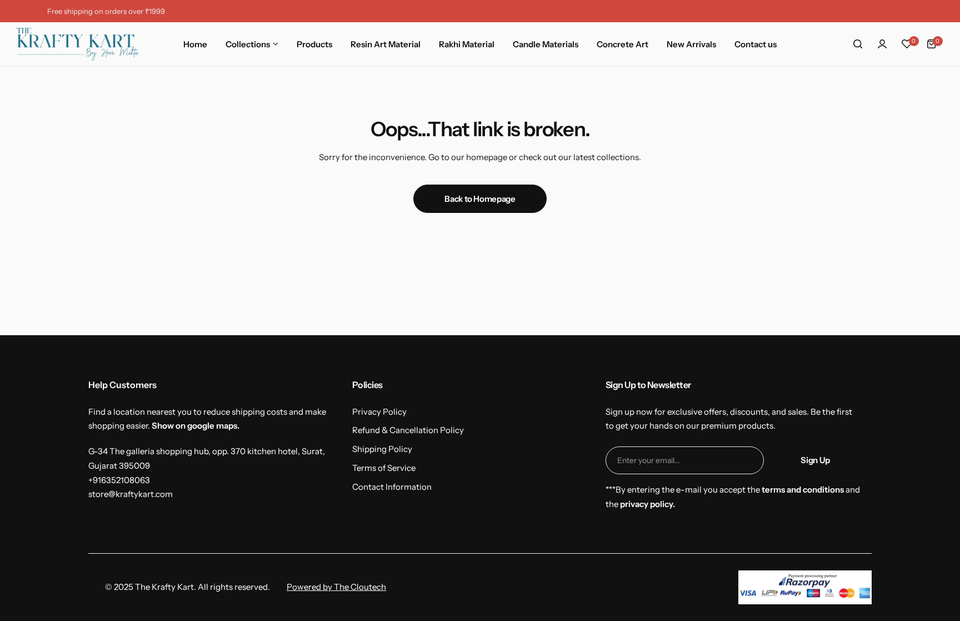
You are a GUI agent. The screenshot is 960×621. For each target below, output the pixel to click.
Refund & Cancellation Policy (408, 430)
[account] (882, 44)
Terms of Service (384, 468)
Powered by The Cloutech (336, 587)
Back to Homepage (479, 198)
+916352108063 (119, 480)
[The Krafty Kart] (78, 44)
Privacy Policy (379, 411)
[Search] (858, 44)
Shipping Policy (382, 449)
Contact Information (392, 486)
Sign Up (815, 460)
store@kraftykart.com (130, 494)
